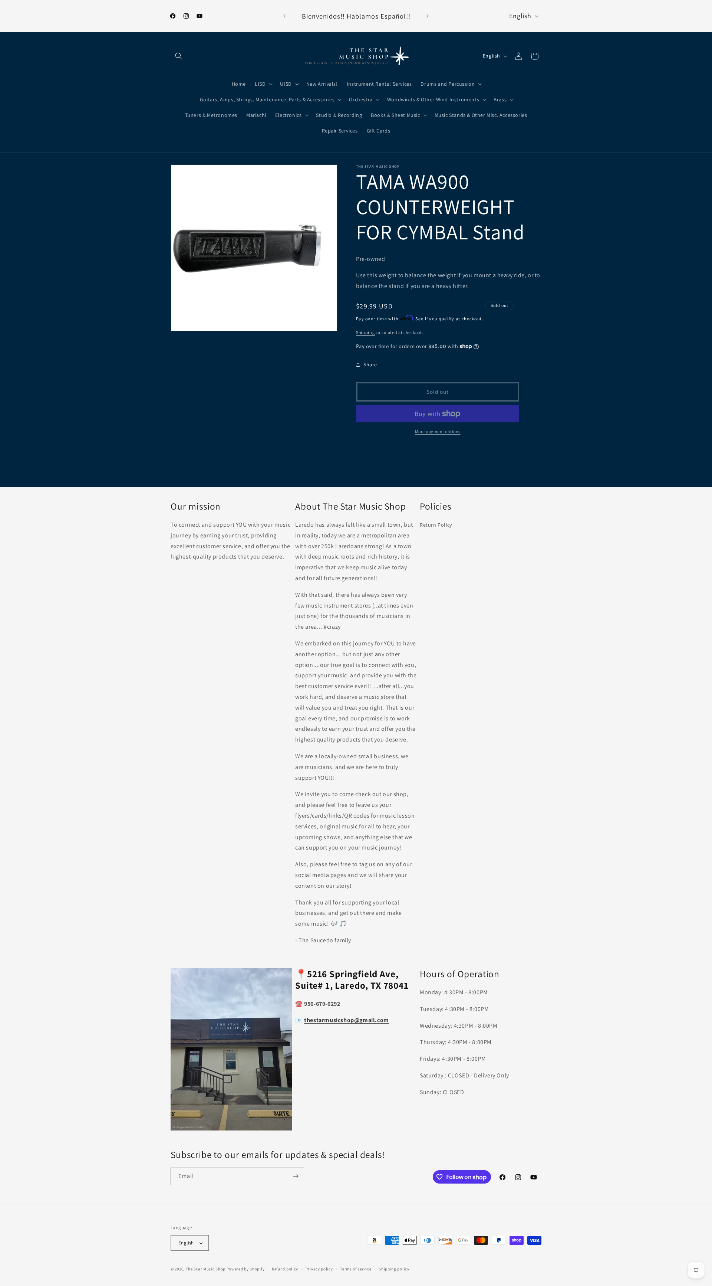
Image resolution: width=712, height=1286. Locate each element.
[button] (179, 56)
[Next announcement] (427, 16)
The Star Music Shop (205, 1269)
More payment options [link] (438, 431)
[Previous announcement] (284, 16)
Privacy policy (319, 1269)
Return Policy (436, 524)
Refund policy (285, 1269)
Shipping (365, 332)
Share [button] (370, 364)
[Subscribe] (295, 1176)
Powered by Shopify (246, 1269)
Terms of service (355, 1269)
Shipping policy (394, 1269)
